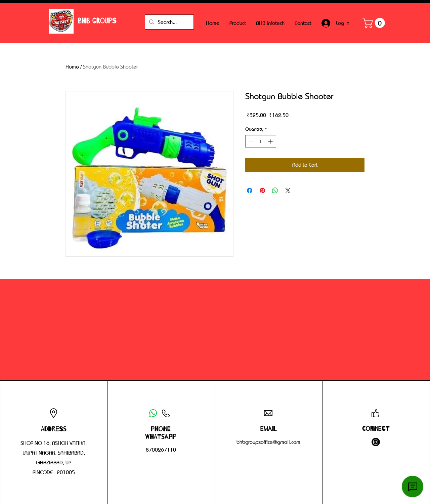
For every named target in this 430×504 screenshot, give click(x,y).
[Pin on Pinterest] (262, 190)
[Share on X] (288, 190)
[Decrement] (250, 141)
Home (72, 67)
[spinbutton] (261, 141)
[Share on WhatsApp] (275, 190)
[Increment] (271, 141)
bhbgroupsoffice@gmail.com (268, 442)
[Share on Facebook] (250, 190)
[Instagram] (376, 442)
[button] (374, 23)
